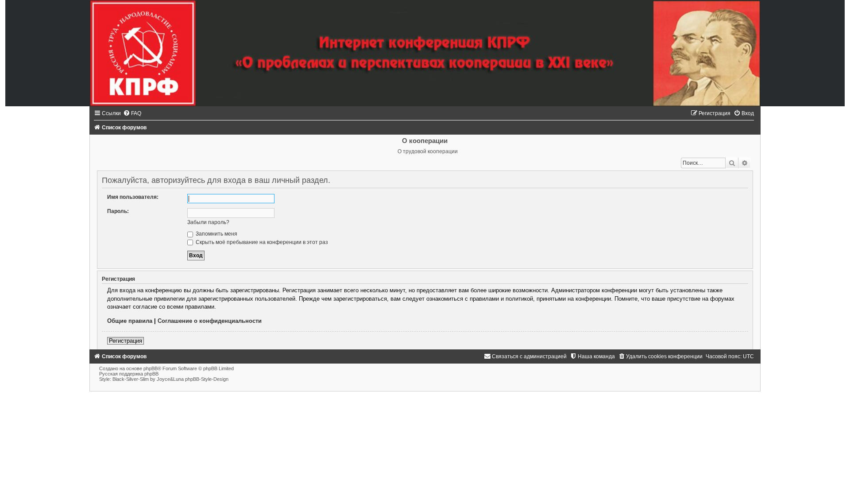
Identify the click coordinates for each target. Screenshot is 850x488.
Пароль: (118, 211)
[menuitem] (132, 113)
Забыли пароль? (208, 222)
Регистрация (125, 340)
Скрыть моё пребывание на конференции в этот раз (261, 242)
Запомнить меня (215, 234)
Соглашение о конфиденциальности (210, 321)
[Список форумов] (425, 53)
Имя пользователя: (132, 197)
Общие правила (129, 321)
